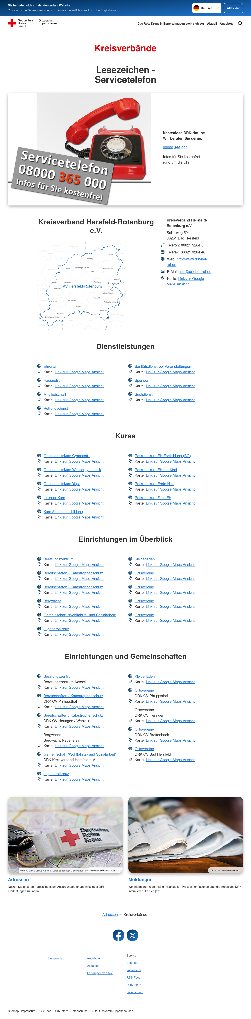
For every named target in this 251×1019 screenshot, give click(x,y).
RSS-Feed (134, 977)
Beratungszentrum (59, 559)
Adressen (18, 879)
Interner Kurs (54, 497)
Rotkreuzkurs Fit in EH (153, 497)
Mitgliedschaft (55, 394)
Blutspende (54, 958)
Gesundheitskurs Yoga (62, 483)
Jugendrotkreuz (56, 628)
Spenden (142, 380)
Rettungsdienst (56, 408)
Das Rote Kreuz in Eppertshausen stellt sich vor (170, 23)
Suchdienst (144, 394)
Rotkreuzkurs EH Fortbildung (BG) (163, 455)
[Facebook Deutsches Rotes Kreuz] (118, 935)
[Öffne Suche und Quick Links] (240, 23)
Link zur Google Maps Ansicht (185, 281)
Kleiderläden (145, 559)
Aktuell (212, 23)
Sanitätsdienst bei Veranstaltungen (163, 366)
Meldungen (140, 879)
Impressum (134, 970)
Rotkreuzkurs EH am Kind (156, 469)
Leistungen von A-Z (100, 973)
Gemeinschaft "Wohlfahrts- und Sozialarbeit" (80, 614)
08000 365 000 (175, 147)
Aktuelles (93, 965)
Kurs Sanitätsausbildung (63, 511)
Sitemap (132, 963)
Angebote (227, 23)
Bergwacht (52, 600)
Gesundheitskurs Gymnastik (67, 455)
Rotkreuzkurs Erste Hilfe (154, 483)
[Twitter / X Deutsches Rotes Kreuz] (132, 935)
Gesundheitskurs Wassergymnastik (72, 469)
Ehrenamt (52, 366)
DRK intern (134, 985)
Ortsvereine (144, 572)
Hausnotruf (53, 380)
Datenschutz (135, 992)
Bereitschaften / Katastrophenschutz (73, 572)
